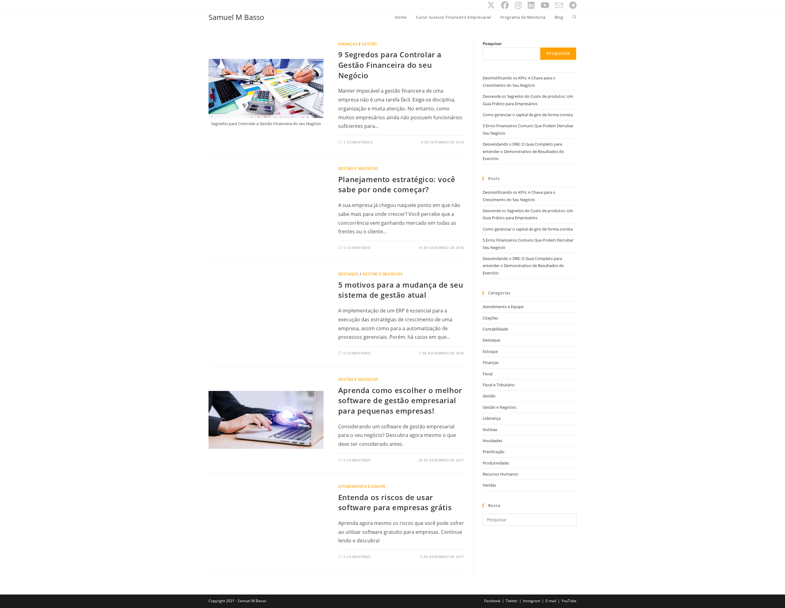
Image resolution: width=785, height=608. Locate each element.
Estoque (490, 351)
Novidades (492, 440)
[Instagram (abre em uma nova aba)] (518, 5)
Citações (490, 318)
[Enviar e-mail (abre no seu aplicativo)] (559, 5)
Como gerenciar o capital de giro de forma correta (528, 114)
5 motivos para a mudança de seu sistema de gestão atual (400, 290)
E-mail (551, 600)
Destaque (348, 274)
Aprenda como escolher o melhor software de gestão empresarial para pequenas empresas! (400, 400)
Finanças (348, 44)
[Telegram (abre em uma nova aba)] (571, 5)
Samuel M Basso (236, 17)
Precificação (493, 451)
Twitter (512, 600)
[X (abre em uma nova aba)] (491, 5)
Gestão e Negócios (358, 168)
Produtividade (496, 463)
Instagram (531, 600)
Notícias (490, 429)
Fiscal (487, 374)
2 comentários (358, 142)
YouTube (568, 600)
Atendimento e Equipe (362, 486)
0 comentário (357, 247)
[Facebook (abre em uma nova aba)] (505, 5)
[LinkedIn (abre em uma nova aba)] (531, 5)
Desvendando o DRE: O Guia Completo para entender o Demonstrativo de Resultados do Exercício (523, 151)
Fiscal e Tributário (499, 385)
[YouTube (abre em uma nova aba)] (545, 5)
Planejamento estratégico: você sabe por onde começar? (396, 184)
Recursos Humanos (500, 474)
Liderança (491, 418)
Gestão (369, 44)
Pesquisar (492, 43)
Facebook (492, 600)
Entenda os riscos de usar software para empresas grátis (395, 502)
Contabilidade (495, 329)
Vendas (489, 485)
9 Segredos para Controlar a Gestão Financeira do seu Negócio (390, 64)
